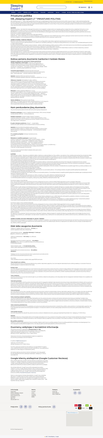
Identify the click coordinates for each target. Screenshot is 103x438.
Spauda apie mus (15, 399)
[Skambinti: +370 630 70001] (75, 393)
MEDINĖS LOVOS (27, 12)
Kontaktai (13, 396)
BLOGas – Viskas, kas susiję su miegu (75, 12)
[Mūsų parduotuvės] (54, 407)
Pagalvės (34, 395)
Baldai (33, 396)
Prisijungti (54, 391)
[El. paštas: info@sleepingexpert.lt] (79, 393)
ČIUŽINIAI (13, 12)
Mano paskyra (55, 392)
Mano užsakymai (56, 394)
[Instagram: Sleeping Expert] (25, 407)
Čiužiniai (33, 391)
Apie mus (13, 398)
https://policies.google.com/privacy (28, 372)
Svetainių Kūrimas (88, 429)
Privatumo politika (15, 394)
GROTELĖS (35, 12)
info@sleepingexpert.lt (20, 340)
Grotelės (34, 394)
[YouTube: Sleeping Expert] (30, 407)
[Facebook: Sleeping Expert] (21, 407)
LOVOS (19, 12)
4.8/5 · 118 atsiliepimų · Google (51, 436)
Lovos (33, 392)
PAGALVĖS (43, 12)
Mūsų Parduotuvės (15, 395)
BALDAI (57, 12)
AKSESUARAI (50, 12)
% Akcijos (64, 12)
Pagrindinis (13, 391)
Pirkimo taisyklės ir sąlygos (17, 392)
